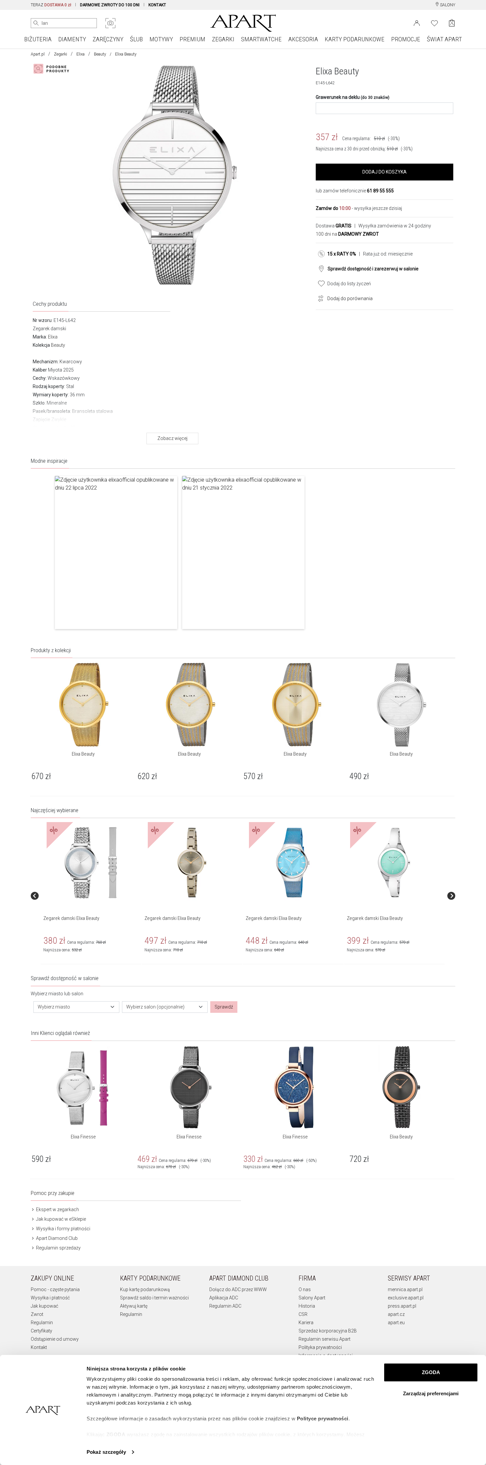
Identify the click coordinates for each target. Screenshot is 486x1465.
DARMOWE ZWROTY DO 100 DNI (110, 5)
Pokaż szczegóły (106, 1452)
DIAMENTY (72, 39)
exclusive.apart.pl (406, 1297)
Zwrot (37, 1314)
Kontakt (39, 1347)
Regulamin (42, 1322)
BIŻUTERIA (38, 39)
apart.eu (396, 1322)
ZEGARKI (223, 39)
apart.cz (396, 1314)
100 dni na (347, 234)
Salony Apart (312, 1297)
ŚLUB (136, 39)
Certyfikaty (41, 1330)
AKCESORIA (303, 39)
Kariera (306, 1322)
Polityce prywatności (322, 1418)
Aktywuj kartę (133, 1306)
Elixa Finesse (83, 1137)
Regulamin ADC (225, 1306)
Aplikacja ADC (223, 1297)
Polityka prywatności (320, 1347)
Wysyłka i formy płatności (62, 1228)
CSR (303, 1314)
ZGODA (431, 1372)
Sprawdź (224, 1007)
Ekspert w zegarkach (57, 1209)
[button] (116, 552)
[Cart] (452, 23)
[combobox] (76, 1007)
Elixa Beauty (83, 754)
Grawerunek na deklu (352, 97)
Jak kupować (44, 1306)
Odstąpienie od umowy (55, 1339)
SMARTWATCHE (261, 39)
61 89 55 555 (380, 190)
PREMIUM (192, 39)
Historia (307, 1306)
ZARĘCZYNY (108, 39)
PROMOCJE (405, 39)
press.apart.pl (402, 1306)
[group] (91, 896)
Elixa (80, 54)
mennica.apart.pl (405, 1289)
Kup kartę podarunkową (145, 1289)
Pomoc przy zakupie (52, 1193)
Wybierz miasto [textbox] (54, 1007)
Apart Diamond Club (56, 1238)
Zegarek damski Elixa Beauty (71, 918)
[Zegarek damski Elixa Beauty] (90, 862)
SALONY (447, 5)
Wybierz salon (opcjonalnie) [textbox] (155, 1007)
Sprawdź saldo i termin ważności (154, 1297)
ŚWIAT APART (444, 39)
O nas (305, 1289)
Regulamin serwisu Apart (324, 1339)
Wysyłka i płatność (50, 1297)
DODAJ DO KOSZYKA (384, 172)
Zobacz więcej (172, 438)
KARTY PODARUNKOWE (355, 39)
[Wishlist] (434, 22)
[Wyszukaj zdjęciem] (110, 23)
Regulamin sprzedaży (58, 1247)
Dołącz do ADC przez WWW (238, 1289)
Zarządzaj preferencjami (431, 1393)
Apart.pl (38, 54)
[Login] (417, 22)
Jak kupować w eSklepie (60, 1219)
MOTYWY (161, 39)
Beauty (100, 54)
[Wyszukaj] (36, 23)
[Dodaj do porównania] (319, 297)
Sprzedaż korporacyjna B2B (328, 1330)
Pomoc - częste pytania (55, 1289)
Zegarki (60, 54)
